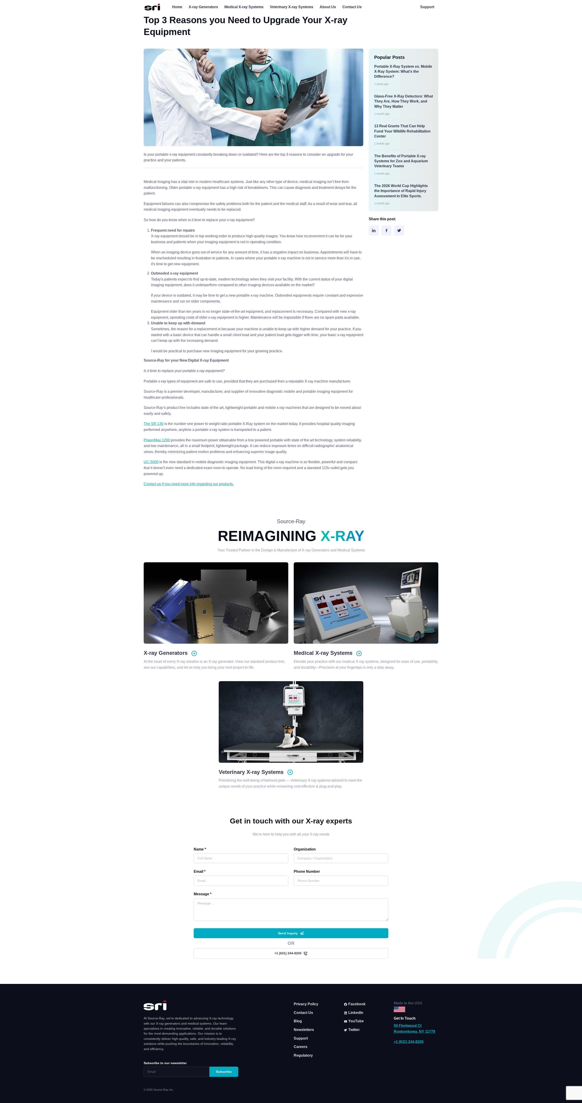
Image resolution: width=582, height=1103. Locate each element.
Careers (300, 1047)
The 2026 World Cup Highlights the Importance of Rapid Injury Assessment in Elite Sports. (401, 191)
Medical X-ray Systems (243, 7)
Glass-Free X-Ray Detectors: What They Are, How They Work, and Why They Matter (403, 101)
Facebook (356, 1004)
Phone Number (307, 871)
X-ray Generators (203, 7)
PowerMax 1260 (157, 440)
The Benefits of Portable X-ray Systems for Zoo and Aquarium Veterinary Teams (401, 161)
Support (427, 7)
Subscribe (224, 1071)
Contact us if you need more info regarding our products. (189, 484)
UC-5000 (151, 462)
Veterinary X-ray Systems (291, 7)
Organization (305, 849)
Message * (202, 894)
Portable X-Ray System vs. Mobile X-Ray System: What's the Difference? (403, 72)
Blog (298, 1021)
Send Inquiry (288, 933)
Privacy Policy (306, 1004)
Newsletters (304, 1030)
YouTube (355, 1021)
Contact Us (352, 7)
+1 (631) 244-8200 (287, 953)
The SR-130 (153, 424)
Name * (200, 849)
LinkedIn (355, 1013)
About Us (328, 7)
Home (177, 7)
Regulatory (303, 1055)
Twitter (353, 1030)
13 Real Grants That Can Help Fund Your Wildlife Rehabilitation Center (402, 131)
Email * (200, 871)
